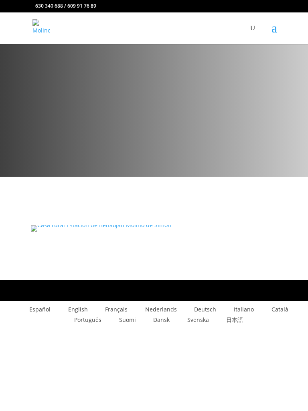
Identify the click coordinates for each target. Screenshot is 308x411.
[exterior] (101, 225)
